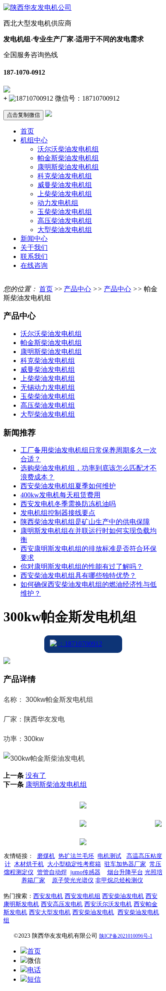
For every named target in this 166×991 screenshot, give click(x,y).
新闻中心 (34, 238)
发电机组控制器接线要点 (57, 512)
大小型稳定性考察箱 (74, 864)
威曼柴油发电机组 (64, 184)
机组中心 (34, 140)
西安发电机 (48, 896)
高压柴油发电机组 (64, 220)
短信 (34, 979)
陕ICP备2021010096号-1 (125, 936)
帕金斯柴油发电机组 (68, 158)
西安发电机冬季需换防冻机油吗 (68, 503)
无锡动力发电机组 (47, 387)
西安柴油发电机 (123, 896)
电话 (34, 970)
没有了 (36, 775)
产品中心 (77, 289)
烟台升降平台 (125, 872)
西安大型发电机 (50, 912)
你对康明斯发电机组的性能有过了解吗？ (81, 566)
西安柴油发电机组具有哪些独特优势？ (78, 575)
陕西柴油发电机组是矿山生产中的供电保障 (85, 521)
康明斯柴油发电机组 (68, 167)
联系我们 (34, 256)
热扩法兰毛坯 (76, 856)
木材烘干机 (29, 864)
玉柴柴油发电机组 (64, 211)
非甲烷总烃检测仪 (119, 880)
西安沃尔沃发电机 (108, 904)
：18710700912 (80, 643)
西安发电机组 (82, 896)
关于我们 (34, 247)
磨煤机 (46, 856)
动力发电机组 (57, 202)
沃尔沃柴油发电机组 (68, 149)
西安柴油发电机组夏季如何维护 (68, 486)
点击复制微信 (23, 115)
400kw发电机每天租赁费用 (60, 494)
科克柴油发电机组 (64, 176)
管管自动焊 (52, 872)
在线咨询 (34, 265)
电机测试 (109, 856)
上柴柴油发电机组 (64, 193)
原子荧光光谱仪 (73, 880)
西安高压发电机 (62, 904)
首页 (27, 131)
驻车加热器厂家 (125, 864)
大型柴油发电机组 (64, 229)
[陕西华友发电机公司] (37, 7)
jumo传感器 (85, 872)
